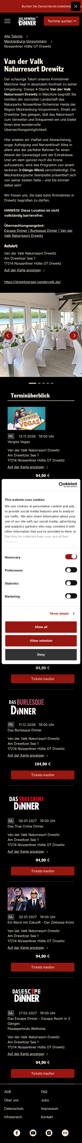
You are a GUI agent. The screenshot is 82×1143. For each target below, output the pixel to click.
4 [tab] (47, 383)
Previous (8, 335)
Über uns (11, 1100)
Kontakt (47, 1117)
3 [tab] (43, 383)
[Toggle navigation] (7, 21)
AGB (7, 1092)
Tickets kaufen (42, 679)
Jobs (45, 1100)
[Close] (75, 6)
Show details (59, 613)
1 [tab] (32, 383)
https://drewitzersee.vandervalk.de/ (32, 282)
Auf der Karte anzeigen (22, 270)
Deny (41, 654)
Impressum (49, 1108)
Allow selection (41, 640)
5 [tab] (52, 383)
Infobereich (13, 1117)
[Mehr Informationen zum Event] (26, 418)
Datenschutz (14, 1108)
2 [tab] (39, 383)
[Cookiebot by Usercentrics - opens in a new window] (59, 485)
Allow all (41, 627)
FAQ (44, 1092)
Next (74, 335)
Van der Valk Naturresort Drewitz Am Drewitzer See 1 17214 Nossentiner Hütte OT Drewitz (36, 455)
